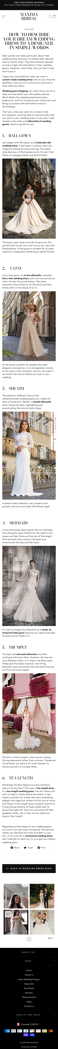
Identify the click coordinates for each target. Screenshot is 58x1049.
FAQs (29, 1001)
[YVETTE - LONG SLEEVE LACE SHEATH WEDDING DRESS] (29, 456)
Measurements (29, 997)
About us (29, 974)
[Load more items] (29, 939)
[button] (16, 896)
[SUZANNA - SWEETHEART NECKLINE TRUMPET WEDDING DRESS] (29, 713)
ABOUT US (28, 952)
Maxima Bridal (29, 16)
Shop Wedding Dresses (29, 979)
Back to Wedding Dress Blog (31, 868)
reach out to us (28, 838)
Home (29, 970)
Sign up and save (28, 1015)
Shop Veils (29, 984)
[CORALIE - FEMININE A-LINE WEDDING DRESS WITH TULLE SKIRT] (29, 326)
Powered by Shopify (29, 1047)
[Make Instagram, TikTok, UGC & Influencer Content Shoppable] (51, 938)
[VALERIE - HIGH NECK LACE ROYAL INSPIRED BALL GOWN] (29, 199)
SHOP (28, 961)
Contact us (29, 1006)
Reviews (29, 992)
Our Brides (29, 988)
